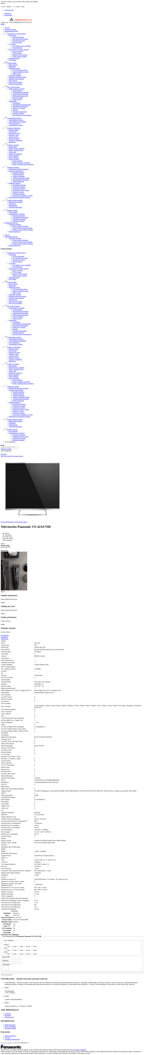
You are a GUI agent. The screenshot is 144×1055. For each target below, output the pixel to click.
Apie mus (8, 1013)
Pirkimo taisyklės (10, 1025)
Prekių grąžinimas (10, 1026)
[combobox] (10, 447)
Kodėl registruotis (10, 1036)
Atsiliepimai (4, 639)
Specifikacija (5, 635)
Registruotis (8, 15)
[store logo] (20, 22)
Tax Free (7, 1037)
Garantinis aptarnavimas (12, 1039)
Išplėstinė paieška (6, 449)
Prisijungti (8, 13)
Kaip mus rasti (9, 10)
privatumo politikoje (80, 1050)
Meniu (3, 24)
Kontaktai (8, 1015)
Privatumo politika (10, 1028)
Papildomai (4, 637)
